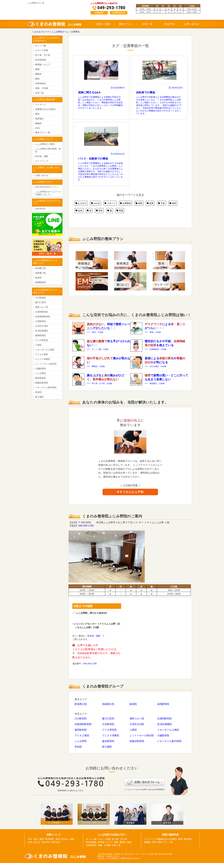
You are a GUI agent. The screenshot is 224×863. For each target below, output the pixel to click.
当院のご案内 (103, 24)
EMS (37, 128)
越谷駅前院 (108, 741)
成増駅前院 (163, 704)
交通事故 (126, 203)
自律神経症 (40, 83)
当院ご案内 (38, 839)
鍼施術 (38, 123)
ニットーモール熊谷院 (142, 735)
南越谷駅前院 (137, 741)
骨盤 (120, 210)
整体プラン (125, 24)
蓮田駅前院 (81, 730)
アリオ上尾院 (82, 735)
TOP (30, 839)
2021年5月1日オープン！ (47, 187)
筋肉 (79, 210)
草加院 (78, 746)
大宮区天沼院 (137, 724)
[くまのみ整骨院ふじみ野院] (56, 26)
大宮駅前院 (108, 724)
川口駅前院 (81, 718)
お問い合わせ (191, 24)
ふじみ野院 (81, 741)
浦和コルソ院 (137, 718)
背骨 (100, 210)
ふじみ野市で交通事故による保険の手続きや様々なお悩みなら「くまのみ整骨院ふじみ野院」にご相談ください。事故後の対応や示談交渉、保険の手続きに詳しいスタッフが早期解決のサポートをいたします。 (101, 97)
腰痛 (37, 69)
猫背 (173, 203)
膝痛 (37, 78)
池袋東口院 (108, 704)
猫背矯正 (39, 118)
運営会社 (56, 842)
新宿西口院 (81, 704)
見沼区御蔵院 (164, 724)
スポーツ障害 (41, 50)
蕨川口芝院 (108, 718)
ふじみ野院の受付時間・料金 (48, 150)
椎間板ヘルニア (42, 64)
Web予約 (169, 24)
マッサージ (40, 104)
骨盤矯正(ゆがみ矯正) (45, 109)
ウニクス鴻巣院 (110, 735)
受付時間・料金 (52, 839)
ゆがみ (96, 203)
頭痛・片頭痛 (41, 88)
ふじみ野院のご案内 (44, 144)
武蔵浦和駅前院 (83, 724)
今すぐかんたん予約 (130, 491)
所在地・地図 (93, 636)
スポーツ (111, 203)
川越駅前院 (163, 735)
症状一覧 (147, 24)
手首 (162, 203)
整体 (37, 114)
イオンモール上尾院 (168, 730)
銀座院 (133, 704)
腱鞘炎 (38, 74)
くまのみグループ (40, 31)
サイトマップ (41, 161)
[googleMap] (157, 637)
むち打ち (82, 203)
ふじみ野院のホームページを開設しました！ (48, 193)
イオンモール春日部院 (169, 741)
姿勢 (151, 203)
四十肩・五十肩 (42, 55)
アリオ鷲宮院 (109, 730)
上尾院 (133, 730)
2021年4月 (40, 209)
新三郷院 (107, 746)
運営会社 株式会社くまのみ (108, 856)
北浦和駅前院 (164, 718)
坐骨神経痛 (40, 60)
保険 (139, 203)
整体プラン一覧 (42, 132)
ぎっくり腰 (40, 45)
